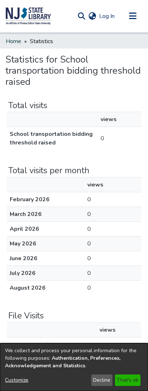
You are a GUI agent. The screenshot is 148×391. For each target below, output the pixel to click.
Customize (16, 380)
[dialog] (74, 367)
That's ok (127, 380)
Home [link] (13, 41)
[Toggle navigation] (132, 16)
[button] (28, 16)
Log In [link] (107, 16)
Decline (101, 380)
